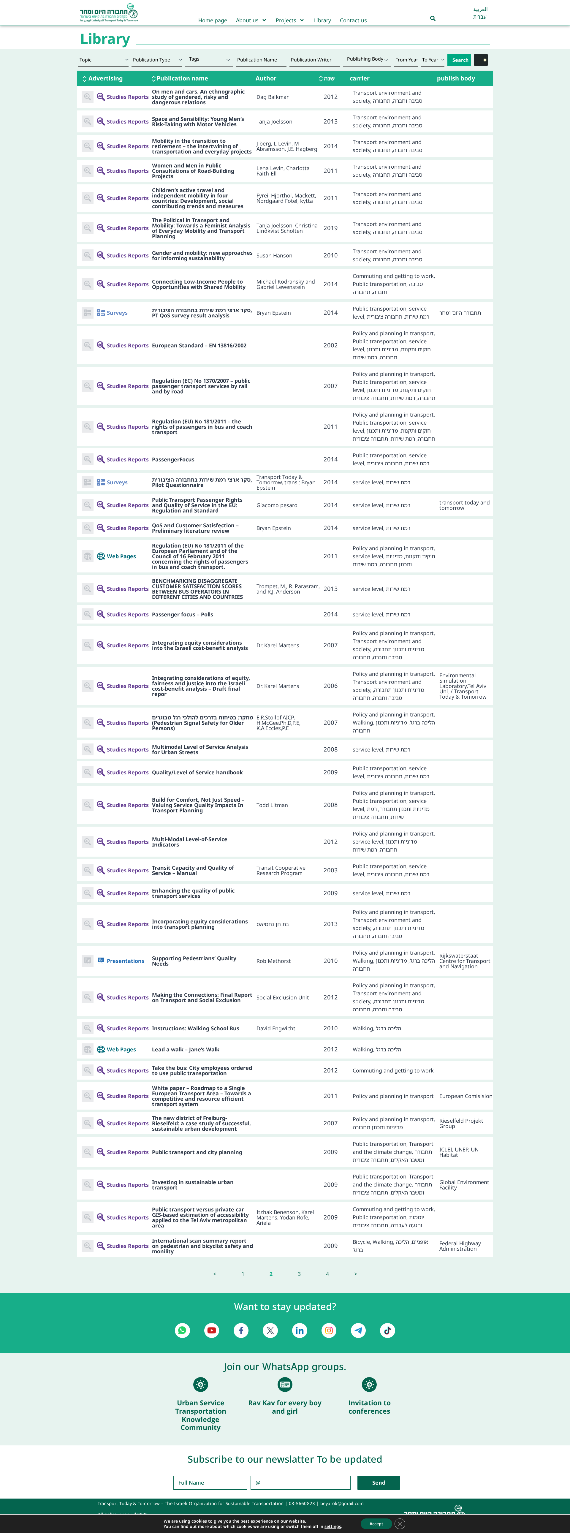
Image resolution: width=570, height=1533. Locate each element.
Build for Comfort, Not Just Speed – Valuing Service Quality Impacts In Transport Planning (198, 805)
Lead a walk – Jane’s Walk (185, 1049)
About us (247, 20)
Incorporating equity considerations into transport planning (200, 924)
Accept (376, 1523)
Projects (286, 20)
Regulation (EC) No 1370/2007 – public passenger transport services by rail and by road (201, 386)
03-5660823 (302, 1503)
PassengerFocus (173, 459)
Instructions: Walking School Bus (195, 1028)
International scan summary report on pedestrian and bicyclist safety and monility (202, 1246)
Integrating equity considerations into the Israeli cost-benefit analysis (200, 645)
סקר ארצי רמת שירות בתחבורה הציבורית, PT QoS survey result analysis (202, 312)
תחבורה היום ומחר (460, 312)
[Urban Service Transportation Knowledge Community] (200, 1384)
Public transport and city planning (197, 1152)
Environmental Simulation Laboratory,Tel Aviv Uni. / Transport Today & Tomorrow (463, 686)
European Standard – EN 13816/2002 (199, 345)
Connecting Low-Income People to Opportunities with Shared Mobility (199, 284)
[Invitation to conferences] (369, 1384)
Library (322, 20)
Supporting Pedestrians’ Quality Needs (194, 961)
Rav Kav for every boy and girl (285, 1407)
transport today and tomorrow (464, 505)
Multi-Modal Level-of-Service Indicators (189, 842)
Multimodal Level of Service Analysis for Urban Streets (200, 749)
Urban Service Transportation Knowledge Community (200, 1415)
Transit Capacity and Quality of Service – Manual (193, 870)
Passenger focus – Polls (182, 614)
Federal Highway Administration (460, 1246)
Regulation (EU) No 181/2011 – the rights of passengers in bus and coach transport (202, 427)
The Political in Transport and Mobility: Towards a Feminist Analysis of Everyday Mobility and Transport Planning (201, 228)
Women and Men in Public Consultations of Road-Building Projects (193, 171)
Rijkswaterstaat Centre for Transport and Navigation (464, 961)
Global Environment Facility (464, 1184)
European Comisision (466, 1095)
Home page (212, 20)
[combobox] (209, 60)
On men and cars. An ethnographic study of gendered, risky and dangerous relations (198, 97)
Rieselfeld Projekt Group (461, 1123)
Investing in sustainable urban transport (193, 1184)
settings (332, 1526)
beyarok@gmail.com (342, 1503)
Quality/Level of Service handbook (197, 772)
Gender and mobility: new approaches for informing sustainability (202, 255)
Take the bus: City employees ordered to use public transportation (202, 1070)
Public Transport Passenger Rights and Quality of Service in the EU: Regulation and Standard (197, 505)
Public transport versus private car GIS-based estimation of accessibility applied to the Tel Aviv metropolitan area (200, 1217)
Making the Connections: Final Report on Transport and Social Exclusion (202, 997)
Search (460, 60)
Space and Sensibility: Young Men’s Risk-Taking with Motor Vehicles (198, 121)
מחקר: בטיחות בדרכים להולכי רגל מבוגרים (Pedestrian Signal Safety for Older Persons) (202, 723)
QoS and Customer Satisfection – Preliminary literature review (195, 528)
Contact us (353, 20)
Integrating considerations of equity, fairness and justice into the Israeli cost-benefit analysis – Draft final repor (201, 685)
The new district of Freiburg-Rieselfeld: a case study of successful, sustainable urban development (201, 1123)
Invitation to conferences (369, 1407)
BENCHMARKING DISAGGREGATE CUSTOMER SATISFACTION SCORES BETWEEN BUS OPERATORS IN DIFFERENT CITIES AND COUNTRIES (197, 588)
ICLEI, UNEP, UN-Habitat (459, 1152)
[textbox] (209, 59)
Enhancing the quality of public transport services (193, 893)
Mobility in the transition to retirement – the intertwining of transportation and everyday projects (202, 146)
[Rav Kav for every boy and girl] (285, 1384)
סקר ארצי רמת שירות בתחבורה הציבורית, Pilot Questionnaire (202, 482)
